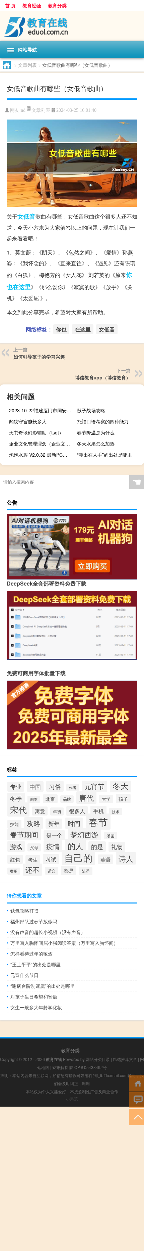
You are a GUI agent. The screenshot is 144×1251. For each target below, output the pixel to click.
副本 (34, 799)
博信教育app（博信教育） (103, 377)
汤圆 (110, 835)
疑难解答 (60, 1067)
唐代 (86, 797)
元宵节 (94, 786)
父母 (34, 847)
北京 (50, 798)
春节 (98, 822)
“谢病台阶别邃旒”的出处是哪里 (42, 985)
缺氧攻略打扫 (24, 910)
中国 (35, 786)
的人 (75, 845)
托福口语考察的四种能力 (103, 421)
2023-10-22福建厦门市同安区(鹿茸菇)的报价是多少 (41, 410)
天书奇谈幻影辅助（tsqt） (36, 432)
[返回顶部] (136, 1116)
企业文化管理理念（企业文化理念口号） (41, 443)
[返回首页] (136, 1083)
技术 (115, 811)
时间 (74, 823)
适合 (52, 871)
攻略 (33, 823)
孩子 (123, 798)
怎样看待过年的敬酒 (31, 953)
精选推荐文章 (125, 1059)
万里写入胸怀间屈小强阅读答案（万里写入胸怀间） (64, 942)
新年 (54, 824)
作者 (72, 787)
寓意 (40, 811)
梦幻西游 (84, 834)
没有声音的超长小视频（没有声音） (47, 932)
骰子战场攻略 (91, 410)
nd (23, 110)
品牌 (67, 799)
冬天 (121, 785)
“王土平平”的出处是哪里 (35, 964)
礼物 (117, 847)
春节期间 (24, 834)
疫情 (53, 846)
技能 (14, 824)
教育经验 (31, 5)
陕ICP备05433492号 (88, 1067)
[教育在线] (72, 26)
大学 (106, 799)
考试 (51, 859)
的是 (97, 846)
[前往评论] (136, 1099)
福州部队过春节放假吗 (33, 921)
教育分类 (57, 5)
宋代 (18, 809)
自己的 (78, 857)
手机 (98, 811)
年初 (57, 811)
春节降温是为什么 (96, 432)
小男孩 (72, 1098)
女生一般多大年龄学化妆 (36, 1007)
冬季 (16, 798)
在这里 (22, 286)
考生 (33, 859)
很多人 (77, 811)
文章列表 (27, 64)
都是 (69, 870)
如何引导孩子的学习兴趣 (39, 356)
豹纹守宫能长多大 (28, 421)
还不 (32, 870)
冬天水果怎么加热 (96, 443)
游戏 (16, 846)
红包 (15, 859)
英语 (105, 859)
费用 (13, 871)
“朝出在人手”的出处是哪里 (104, 454)
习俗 (55, 786)
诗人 (126, 858)
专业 (15, 787)
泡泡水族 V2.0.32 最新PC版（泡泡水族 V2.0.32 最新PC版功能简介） (41, 454)
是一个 (54, 835)
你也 (61, 329)
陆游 (86, 871)
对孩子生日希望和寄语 (33, 996)
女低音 (26, 216)
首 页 (10, 5)
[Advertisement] (72, 1179)
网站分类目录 (98, 1059)
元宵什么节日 (24, 975)
